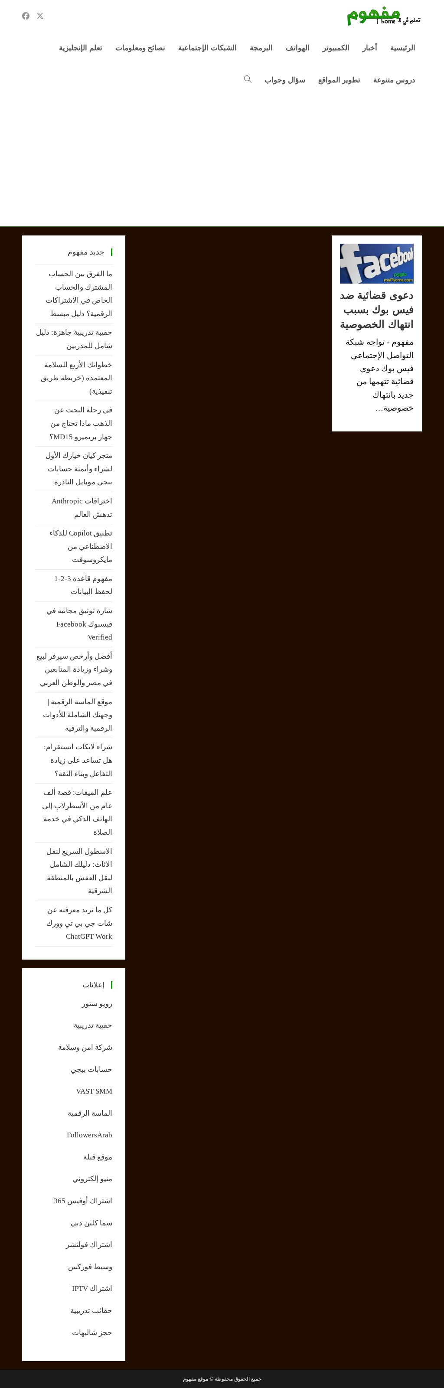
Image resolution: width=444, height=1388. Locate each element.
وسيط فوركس (90, 1267)
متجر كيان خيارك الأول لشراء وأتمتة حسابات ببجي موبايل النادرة (79, 468)
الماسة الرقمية (90, 1113)
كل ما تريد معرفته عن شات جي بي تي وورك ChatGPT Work (79, 923)
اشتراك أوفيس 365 (83, 1201)
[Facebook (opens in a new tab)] (26, 16)
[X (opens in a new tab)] (40, 16)
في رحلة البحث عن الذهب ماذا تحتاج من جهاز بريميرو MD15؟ (80, 423)
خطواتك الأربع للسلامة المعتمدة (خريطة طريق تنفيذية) (76, 378)
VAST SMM (94, 1091)
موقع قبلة (97, 1157)
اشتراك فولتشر (89, 1245)
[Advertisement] (222, 161)
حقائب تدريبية (91, 1310)
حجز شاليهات (92, 1333)
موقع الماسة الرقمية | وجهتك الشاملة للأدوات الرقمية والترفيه (77, 715)
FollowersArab (89, 1135)
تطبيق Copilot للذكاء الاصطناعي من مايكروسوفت (80, 546)
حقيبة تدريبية (93, 1025)
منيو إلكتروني (92, 1179)
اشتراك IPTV (92, 1288)
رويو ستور (97, 1003)
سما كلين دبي (91, 1223)
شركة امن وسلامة (85, 1047)
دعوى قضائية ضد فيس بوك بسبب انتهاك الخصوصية (377, 309)
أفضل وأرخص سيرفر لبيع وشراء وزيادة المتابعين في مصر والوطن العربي (74, 669)
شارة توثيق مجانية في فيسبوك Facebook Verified (79, 624)
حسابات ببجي (91, 1069)
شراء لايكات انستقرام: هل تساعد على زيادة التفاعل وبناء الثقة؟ (78, 760)
